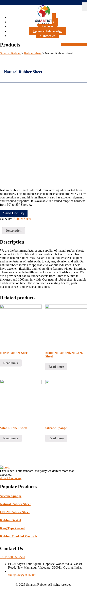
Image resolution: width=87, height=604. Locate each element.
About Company (10, 478)
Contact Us (47, 35)
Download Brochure (74, 44)
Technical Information (47, 31)
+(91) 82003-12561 (12, 557)
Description (13, 230)
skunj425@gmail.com (22, 574)
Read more (10, 363)
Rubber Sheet (22, 218)
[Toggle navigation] (84, 6)
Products (47, 26)
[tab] (13, 230)
